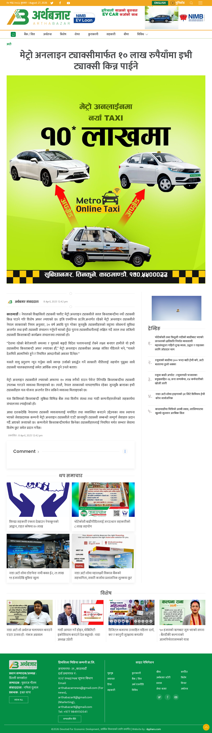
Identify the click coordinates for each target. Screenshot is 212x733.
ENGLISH (160, 3)
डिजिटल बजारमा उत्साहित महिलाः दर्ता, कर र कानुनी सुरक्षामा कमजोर (131, 632)
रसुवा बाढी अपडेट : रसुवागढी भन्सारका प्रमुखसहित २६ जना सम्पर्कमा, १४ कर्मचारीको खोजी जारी (179, 379)
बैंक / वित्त (29, 34)
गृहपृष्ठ (110, 673)
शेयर (77, 34)
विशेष (106, 593)
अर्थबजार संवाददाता (27, 302)
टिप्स (109, 684)
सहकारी (110, 34)
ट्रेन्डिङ (154, 329)
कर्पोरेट (184, 672)
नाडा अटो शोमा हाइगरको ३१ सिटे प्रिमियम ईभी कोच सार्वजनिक (180, 396)
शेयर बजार (161, 689)
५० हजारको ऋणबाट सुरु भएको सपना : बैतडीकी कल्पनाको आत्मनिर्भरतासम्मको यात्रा (181, 634)
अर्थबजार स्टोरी (163, 677)
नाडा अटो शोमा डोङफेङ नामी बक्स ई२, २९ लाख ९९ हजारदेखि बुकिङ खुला (36, 575)
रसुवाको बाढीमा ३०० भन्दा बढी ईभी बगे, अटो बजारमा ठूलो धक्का (179, 362)
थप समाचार (70, 476)
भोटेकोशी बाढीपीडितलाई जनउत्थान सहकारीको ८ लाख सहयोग (102, 524)
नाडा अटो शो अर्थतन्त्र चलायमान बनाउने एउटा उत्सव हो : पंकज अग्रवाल (29, 632)
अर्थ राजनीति (138, 684)
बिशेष (63, 34)
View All (18, 700)
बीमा (126, 34)
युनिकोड (180, 3)
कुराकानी (93, 34)
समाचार (111, 679)
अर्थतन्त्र (47, 34)
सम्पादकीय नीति (69, 719)
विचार (183, 683)
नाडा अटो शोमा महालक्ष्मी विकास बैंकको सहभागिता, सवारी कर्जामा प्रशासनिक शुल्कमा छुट (103, 575)
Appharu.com (153, 729)
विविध (140, 34)
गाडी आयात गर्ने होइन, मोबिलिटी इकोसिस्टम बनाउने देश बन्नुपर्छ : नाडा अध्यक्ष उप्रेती (79, 634)
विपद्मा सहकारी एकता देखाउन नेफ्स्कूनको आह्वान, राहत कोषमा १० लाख (33, 524)
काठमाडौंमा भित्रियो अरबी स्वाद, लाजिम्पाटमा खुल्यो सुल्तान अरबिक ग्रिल (179, 411)
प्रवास (159, 683)
